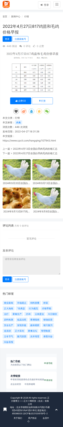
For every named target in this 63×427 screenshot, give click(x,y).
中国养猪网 (29, 384)
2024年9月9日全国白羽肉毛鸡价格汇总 (46, 211)
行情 (26, 16)
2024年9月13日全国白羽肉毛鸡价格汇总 (46, 183)
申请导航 (48, 363)
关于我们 (18, 418)
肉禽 (18, 122)
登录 (46, 4)
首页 (5, 16)
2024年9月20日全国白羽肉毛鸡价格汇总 (16, 183)
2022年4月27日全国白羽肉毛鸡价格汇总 (35, 153)
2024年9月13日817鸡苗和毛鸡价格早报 (16, 211)
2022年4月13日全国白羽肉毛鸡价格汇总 (35, 148)
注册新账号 (20, 39)
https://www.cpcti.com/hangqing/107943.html (29, 140)
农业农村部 (15, 384)
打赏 (43, 100)
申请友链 (48, 380)
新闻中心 (15, 16)
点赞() (22, 100)
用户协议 (32, 418)
